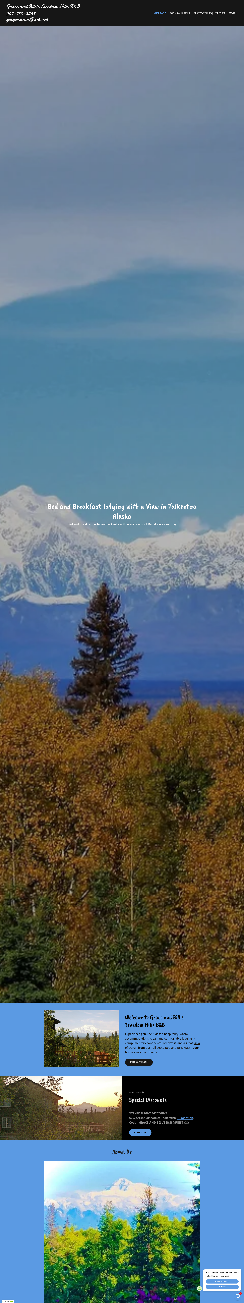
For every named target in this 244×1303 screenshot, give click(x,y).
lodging (186, 1038)
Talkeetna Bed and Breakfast (170, 1048)
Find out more (139, 1062)
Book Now (140, 1132)
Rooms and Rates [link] (180, 13)
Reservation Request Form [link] (209, 13)
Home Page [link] (159, 13)
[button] (233, 13)
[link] (63, 20)
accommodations (137, 1038)
